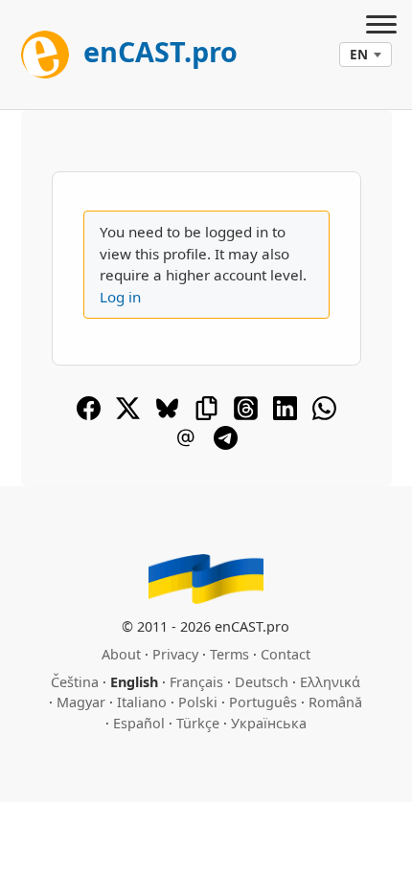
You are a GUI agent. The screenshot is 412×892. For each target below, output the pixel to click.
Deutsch (261, 682)
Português (263, 702)
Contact (285, 654)
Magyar (81, 702)
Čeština (75, 682)
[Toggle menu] (381, 26)
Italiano (142, 702)
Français (196, 682)
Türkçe (197, 723)
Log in (120, 296)
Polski (197, 702)
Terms (229, 654)
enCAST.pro (157, 51)
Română (335, 702)
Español (139, 723)
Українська (269, 723)
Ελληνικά (330, 682)
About (121, 654)
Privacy (175, 654)
